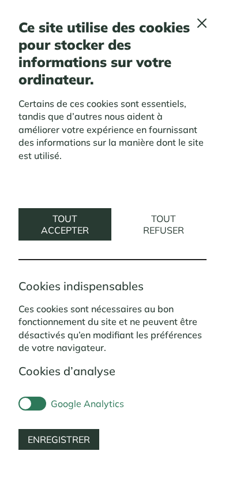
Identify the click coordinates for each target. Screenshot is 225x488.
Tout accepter (65, 224)
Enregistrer (59, 439)
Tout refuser (163, 224)
